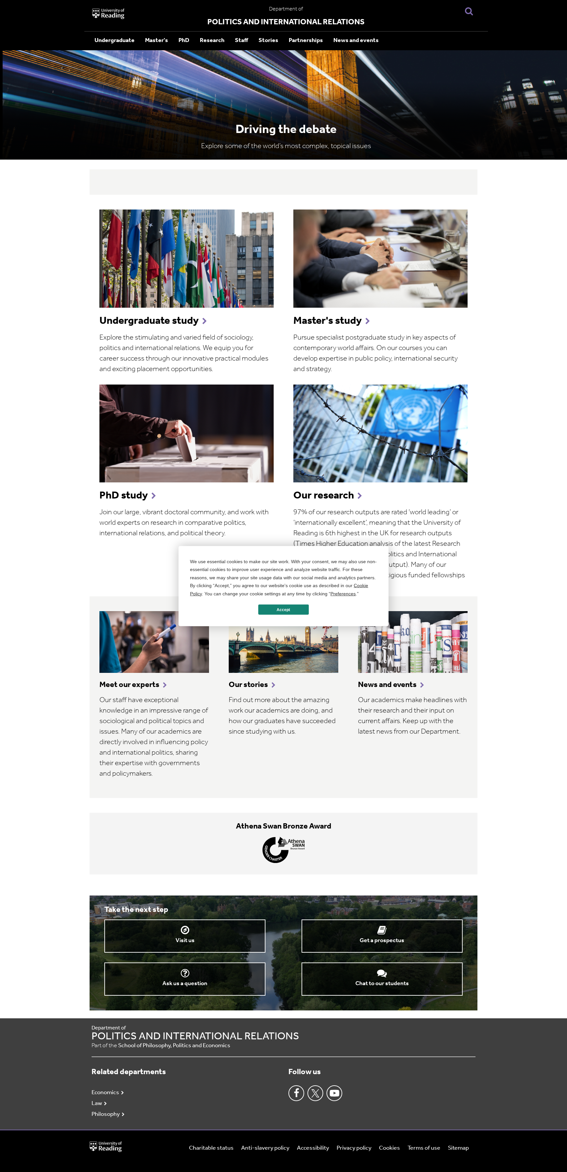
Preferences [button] (343, 593)
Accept (283, 609)
